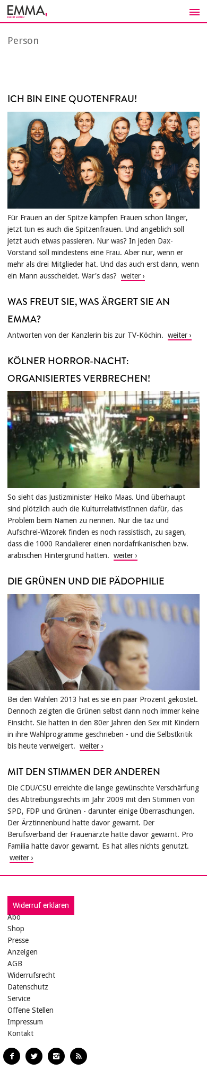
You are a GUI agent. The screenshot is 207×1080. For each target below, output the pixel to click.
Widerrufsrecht (31, 975)
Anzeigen (22, 952)
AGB (14, 963)
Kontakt (20, 1033)
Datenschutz (27, 987)
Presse (18, 940)
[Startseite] (103, 11)
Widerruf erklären (41, 905)
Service (18, 998)
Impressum (25, 1022)
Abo (14, 917)
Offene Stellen (30, 1010)
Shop (15, 928)
